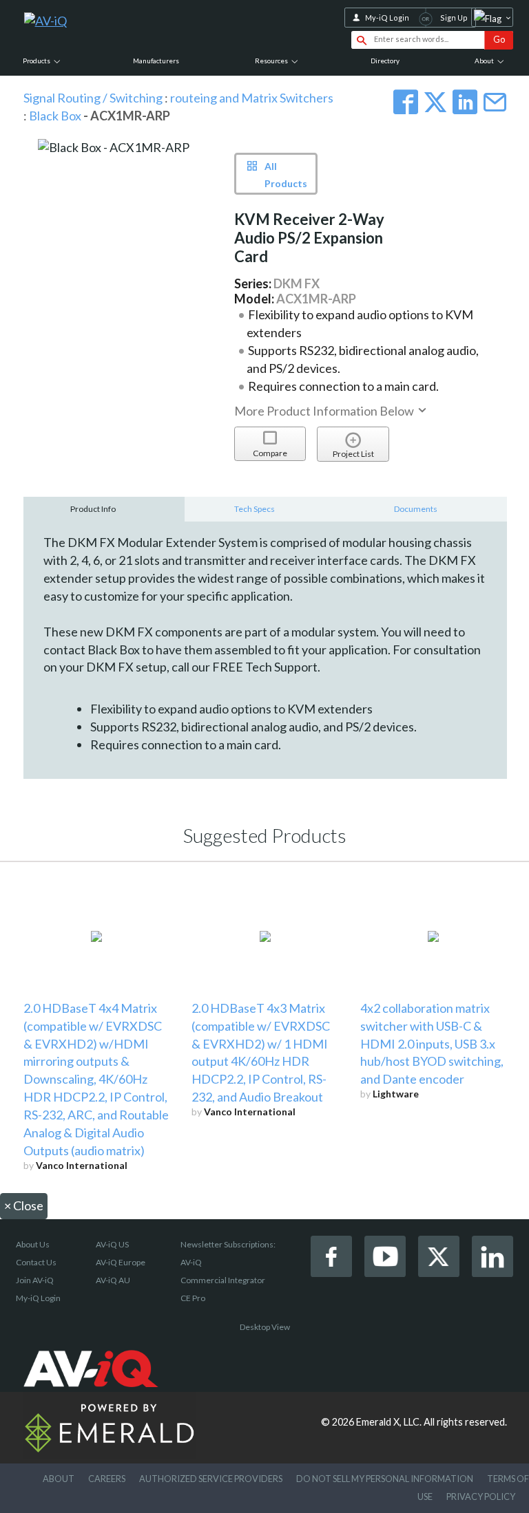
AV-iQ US (112, 1244)
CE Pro (192, 1298)
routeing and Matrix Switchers (251, 97)
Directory (385, 60)
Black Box (56, 115)
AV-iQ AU (113, 1280)
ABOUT (58, 1478)
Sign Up (454, 17)
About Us (33, 1244)
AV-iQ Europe (120, 1262)
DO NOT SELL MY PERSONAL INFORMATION (384, 1478)
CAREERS (106, 1478)
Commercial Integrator (222, 1280)
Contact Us (36, 1262)
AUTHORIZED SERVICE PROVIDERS (210, 1478)
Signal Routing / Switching (93, 97)
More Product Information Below (325, 410)
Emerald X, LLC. (389, 1422)
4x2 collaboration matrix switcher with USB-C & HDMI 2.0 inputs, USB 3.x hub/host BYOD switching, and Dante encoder (432, 1043)
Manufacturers (156, 60)
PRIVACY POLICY (480, 1496)
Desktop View (265, 1327)
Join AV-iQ (35, 1280)
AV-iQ (191, 1262)
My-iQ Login (387, 17)
